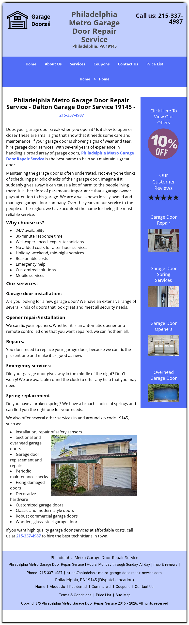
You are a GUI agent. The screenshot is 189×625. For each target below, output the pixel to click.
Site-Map (123, 595)
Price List (154, 63)
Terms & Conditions (75, 595)
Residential (78, 586)
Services (77, 63)
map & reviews (166, 564)
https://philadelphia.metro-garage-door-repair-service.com (114, 573)
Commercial (101, 586)
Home (31, 63)
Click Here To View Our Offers (163, 116)
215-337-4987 (170, 18)
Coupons (102, 63)
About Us (53, 63)
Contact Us (128, 63)
